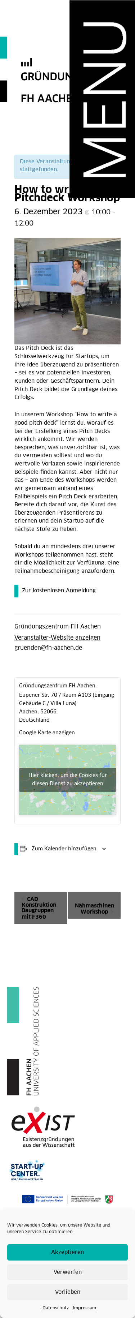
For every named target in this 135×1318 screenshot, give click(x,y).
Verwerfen (68, 1272)
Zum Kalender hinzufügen (64, 848)
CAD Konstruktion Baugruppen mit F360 (39, 908)
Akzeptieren (67, 1252)
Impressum (84, 1308)
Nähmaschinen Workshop (94, 909)
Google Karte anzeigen (47, 732)
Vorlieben (67, 1292)
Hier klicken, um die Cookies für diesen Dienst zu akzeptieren (67, 779)
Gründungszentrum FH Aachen (57, 627)
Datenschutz (55, 1308)
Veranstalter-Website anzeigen (57, 638)
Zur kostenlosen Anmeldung (59, 590)
